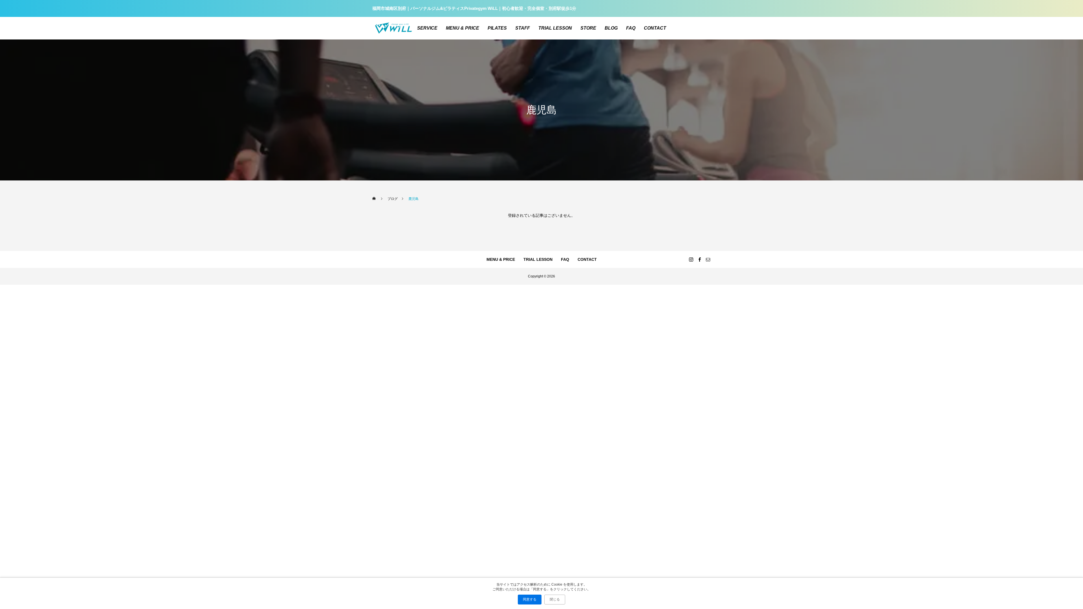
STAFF (522, 28)
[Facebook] (699, 259)
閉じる (555, 599)
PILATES (497, 28)
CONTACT (655, 28)
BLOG (611, 28)
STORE (588, 28)
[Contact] (708, 259)
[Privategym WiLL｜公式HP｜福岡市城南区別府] (393, 28)
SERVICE (427, 28)
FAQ (630, 28)
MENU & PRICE (462, 28)
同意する (529, 599)
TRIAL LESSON (555, 28)
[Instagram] (691, 259)
